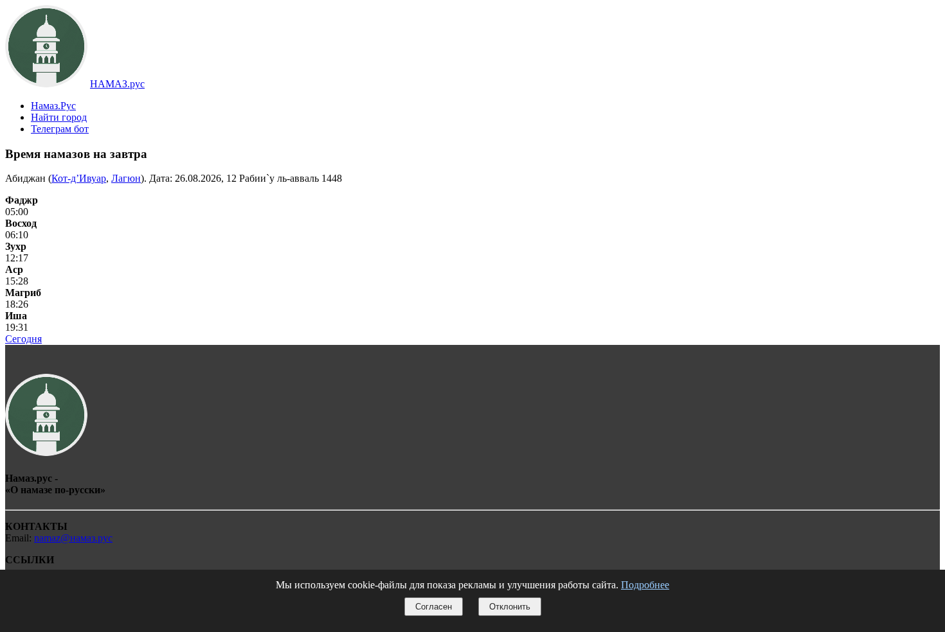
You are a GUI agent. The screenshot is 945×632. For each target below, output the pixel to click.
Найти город (59, 117)
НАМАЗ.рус (117, 83)
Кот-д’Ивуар (78, 178)
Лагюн (126, 178)
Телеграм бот (60, 128)
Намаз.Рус (53, 105)
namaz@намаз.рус (73, 537)
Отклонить (509, 606)
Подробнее (645, 584)
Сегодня (23, 338)
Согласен (433, 606)
